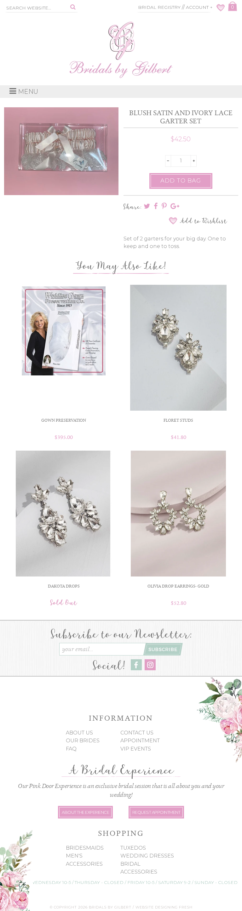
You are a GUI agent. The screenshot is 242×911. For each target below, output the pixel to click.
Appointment (140, 741)
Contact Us (136, 733)
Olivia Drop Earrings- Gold (178, 586)
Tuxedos (133, 848)
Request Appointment (156, 812)
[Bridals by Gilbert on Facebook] (136, 669)
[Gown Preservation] (63, 331)
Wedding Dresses (147, 856)
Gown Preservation (63, 420)
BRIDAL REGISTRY (159, 7)
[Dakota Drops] (63, 513)
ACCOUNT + (199, 7)
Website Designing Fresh (164, 907)
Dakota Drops (64, 586)
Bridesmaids (85, 848)
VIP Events (135, 749)
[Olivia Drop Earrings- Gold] (178, 513)
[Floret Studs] (178, 348)
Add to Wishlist (203, 221)
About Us (79, 733)
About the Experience (85, 812)
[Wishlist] (220, 10)
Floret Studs (178, 420)
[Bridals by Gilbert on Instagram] (150, 669)
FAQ (71, 749)
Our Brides (83, 741)
